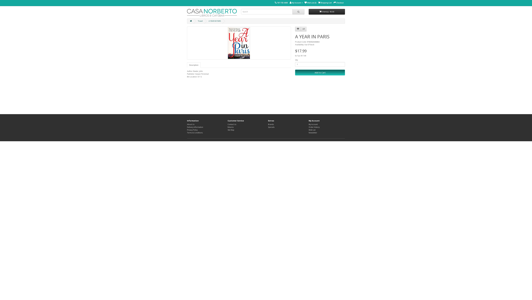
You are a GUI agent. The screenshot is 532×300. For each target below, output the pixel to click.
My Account (313, 124)
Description (193, 65)
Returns (231, 127)
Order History (314, 127)
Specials (271, 127)
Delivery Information (195, 127)
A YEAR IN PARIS (215, 21)
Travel (200, 21)
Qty (296, 60)
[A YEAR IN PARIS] (239, 43)
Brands (271, 124)
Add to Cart (320, 72)
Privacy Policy (192, 130)
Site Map (231, 130)
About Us (190, 124)
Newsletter (313, 133)
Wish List (312, 130)
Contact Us (232, 124)
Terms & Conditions (195, 133)
